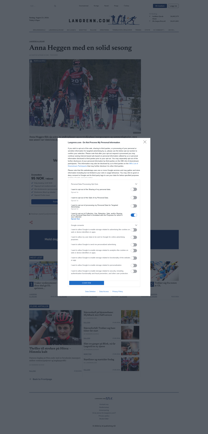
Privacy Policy (117, 291)
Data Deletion (90, 291)
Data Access (104, 291)
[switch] (134, 189)
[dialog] (104, 217)
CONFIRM (86, 283)
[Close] (145, 142)
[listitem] (104, 184)
